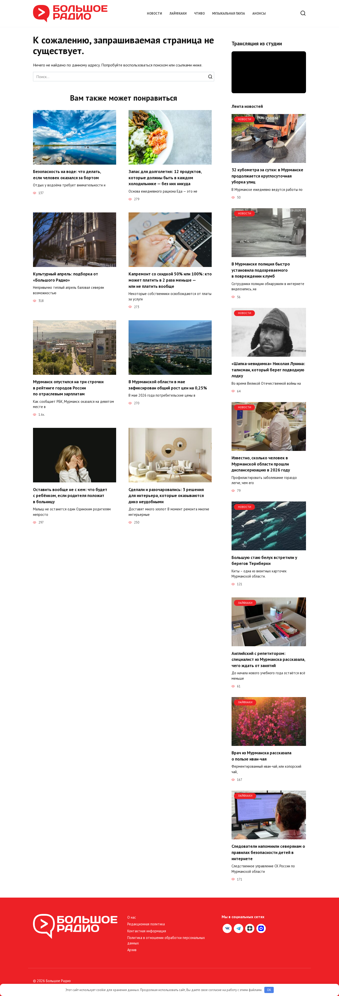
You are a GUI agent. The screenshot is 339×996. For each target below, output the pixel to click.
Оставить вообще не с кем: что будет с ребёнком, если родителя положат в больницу (70, 495)
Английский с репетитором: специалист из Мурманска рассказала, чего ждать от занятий (268, 659)
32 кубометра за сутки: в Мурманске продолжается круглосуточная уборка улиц (267, 176)
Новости (154, 13)
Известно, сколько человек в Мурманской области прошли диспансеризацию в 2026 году (261, 464)
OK (269, 990)
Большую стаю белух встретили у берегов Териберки (264, 560)
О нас (131, 917)
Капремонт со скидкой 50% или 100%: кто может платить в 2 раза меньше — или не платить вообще (170, 280)
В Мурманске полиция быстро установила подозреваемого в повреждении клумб (261, 270)
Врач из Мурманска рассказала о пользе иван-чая (261, 756)
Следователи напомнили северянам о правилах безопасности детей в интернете (268, 852)
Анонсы (259, 13)
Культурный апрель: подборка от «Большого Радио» (65, 277)
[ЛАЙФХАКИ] (269, 643)
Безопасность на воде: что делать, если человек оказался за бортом (67, 174)
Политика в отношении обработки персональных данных (166, 940)
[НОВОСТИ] (269, 159)
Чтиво (199, 13)
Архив (131, 949)
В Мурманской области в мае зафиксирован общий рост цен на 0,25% (168, 385)
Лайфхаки (178, 13)
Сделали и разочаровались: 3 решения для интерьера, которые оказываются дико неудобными (166, 495)
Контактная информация (146, 931)
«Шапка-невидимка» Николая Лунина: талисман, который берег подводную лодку (268, 370)
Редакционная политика (146, 924)
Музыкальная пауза (228, 13)
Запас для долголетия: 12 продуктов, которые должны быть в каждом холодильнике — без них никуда (165, 177)
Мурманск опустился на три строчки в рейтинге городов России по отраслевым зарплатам (68, 388)
